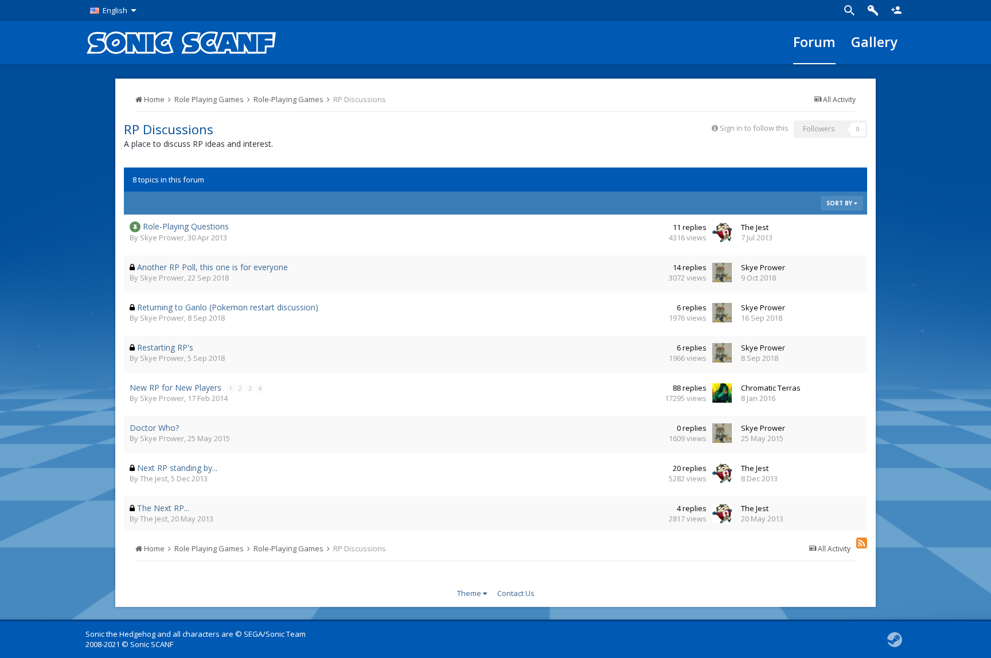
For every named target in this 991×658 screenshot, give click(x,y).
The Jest (754, 227)
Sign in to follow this (754, 128)
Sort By (840, 203)
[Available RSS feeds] (861, 543)
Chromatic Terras (771, 388)
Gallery (874, 42)
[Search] (849, 10)
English (115, 10)
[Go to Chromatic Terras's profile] (722, 393)
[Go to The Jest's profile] (722, 232)
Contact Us (515, 593)
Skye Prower (162, 237)
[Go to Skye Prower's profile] (722, 272)
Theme (470, 593)
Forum (814, 42)
